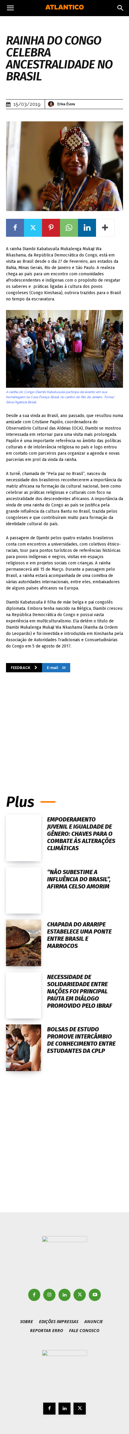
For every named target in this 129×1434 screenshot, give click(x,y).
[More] (105, 228)
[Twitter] (33, 228)
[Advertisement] (65, 724)
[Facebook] (15, 228)
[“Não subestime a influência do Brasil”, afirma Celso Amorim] (23, 890)
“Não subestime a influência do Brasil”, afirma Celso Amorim (79, 879)
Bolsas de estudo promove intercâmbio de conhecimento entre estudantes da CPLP (81, 1040)
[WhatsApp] (69, 228)
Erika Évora (66, 104)
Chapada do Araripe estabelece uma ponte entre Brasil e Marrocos (79, 935)
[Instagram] (49, 1295)
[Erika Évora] (52, 104)
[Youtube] (95, 1295)
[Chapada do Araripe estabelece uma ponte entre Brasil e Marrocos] (23, 943)
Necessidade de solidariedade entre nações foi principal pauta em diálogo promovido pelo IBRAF (79, 991)
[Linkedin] (87, 228)
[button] (10, 8)
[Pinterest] (51, 228)
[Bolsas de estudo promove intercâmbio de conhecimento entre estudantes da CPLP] (23, 1047)
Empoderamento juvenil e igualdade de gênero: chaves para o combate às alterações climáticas (81, 834)
